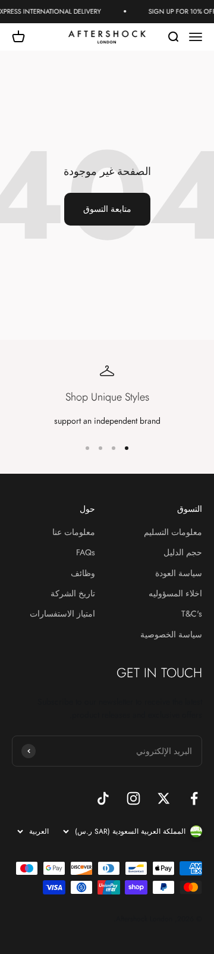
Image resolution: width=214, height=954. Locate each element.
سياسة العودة (178, 573)
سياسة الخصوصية (171, 634)
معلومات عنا (73, 532)
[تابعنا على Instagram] (133, 798)
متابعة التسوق (107, 209)
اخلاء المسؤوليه (175, 593)
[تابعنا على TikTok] (103, 798)
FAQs (85, 552)
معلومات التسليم (173, 532)
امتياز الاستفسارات (62, 614)
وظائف (83, 573)
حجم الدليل (182, 552)
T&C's (191, 614)
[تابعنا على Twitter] (164, 798)
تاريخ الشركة (73, 593)
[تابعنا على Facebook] (194, 798)
